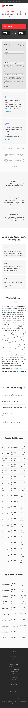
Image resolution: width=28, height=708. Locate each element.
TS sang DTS (14, 626)
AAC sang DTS (5, 596)
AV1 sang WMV (6, 507)
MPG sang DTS (6, 620)
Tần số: (5, 72)
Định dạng (14, 656)
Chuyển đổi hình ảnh (14, 671)
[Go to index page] (7, 5)
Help (14, 658)
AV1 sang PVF (5, 555)
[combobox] (14, 52)
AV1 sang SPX (5, 537)
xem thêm (8, 111)
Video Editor (4, 1)
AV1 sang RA (5, 549)
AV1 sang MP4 (5, 447)
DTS (16, 302)
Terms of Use (9, 698)
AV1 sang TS (14, 501)
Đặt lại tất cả (6, 86)
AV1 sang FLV (5, 483)
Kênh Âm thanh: (7, 60)
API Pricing (14, 684)
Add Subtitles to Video (12, 1)
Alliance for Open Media (10, 310)
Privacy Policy (18, 698)
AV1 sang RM (14, 495)
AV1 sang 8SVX (6, 561)
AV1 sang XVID (5, 465)
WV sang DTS (5, 614)
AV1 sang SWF (5, 501)
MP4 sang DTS (6, 590)
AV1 (12, 302)
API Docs (14, 679)
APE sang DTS (5, 608)
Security (14, 654)
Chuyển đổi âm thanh (14, 667)
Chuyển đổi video (14, 664)
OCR (14, 674)
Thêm (20, 1)
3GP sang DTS (5, 632)
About (14, 651)
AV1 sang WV (5, 543)
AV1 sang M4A (5, 525)
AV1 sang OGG (5, 519)
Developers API (14, 677)
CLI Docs (14, 682)
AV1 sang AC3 (5, 513)
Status (14, 661)
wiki (5, 82)
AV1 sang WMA (6, 531)
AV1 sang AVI (14, 447)
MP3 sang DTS (6, 584)
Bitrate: (5, 49)
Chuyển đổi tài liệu (14, 669)
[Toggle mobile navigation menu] (25, 5)
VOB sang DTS (5, 626)
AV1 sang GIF (5, 453)
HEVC (4, 329)
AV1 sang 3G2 (5, 477)
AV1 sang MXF (5, 495)
